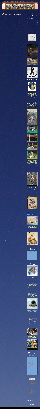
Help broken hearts (32, 374)
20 (32, 26)
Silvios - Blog (32, 398)
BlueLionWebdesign (34, 400)
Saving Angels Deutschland (32, 358)
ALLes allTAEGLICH (32, 383)
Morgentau (32, 391)
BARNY (32, 256)
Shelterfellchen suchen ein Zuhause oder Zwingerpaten (32, 371)
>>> (36, 15)
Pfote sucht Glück (32, 360)
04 (29, 22)
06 (32, 22)
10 (27, 24)
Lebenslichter (32, 381)
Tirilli (32, 385)
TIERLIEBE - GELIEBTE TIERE (32, 252)
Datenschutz (22, 1)
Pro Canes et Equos (32, 366)
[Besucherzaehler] (32, 404)
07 (34, 22)
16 (37, 24)
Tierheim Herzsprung (32, 368)
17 (27, 26)
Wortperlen (32, 387)
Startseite (4, 1)
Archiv (8, 1)
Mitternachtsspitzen (32, 382)
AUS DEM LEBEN (32, 259)
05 (31, 22)
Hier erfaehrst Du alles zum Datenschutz (26, 407)
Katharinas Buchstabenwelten (32, 397)
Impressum (16, 1)
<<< (28, 15)
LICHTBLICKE (32, 254)
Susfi (32, 390)
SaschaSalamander (32, 393)
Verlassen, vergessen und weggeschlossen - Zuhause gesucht (32, 363)
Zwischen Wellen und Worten (32, 394)
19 (31, 26)
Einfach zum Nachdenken (32, 395)
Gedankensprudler (32, 392)
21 (34, 26)
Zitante (32, 384)
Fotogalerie (27, 1)
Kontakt (12, 1)
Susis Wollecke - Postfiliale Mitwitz (32, 389)
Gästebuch (31, 1)
